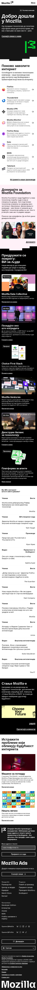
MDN (3, 914)
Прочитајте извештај (26, 729)
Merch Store (6, 893)
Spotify (29, 926)
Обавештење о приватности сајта (12, 967)
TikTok (26, 926)
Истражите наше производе (22, 179)
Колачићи (5, 969)
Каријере (5, 890)
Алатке (4, 911)
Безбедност (23, 893)
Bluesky (17, 926)
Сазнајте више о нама (11, 36)
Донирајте (30, 242)
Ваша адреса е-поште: (10, 844)
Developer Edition (9, 905)
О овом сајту (5, 977)
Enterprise (6, 908)
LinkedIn (23, 926)
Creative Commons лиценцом (19, 963)
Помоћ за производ (26, 885)
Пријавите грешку (26, 887)
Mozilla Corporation (28, 956)
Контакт (5, 896)
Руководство (6, 885)
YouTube (23, 932)
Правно (4, 972)
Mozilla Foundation (7, 958)
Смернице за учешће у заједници (12, 975)
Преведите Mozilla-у (27, 890)
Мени (33, 3)
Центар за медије (8, 887)
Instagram (20, 926)
